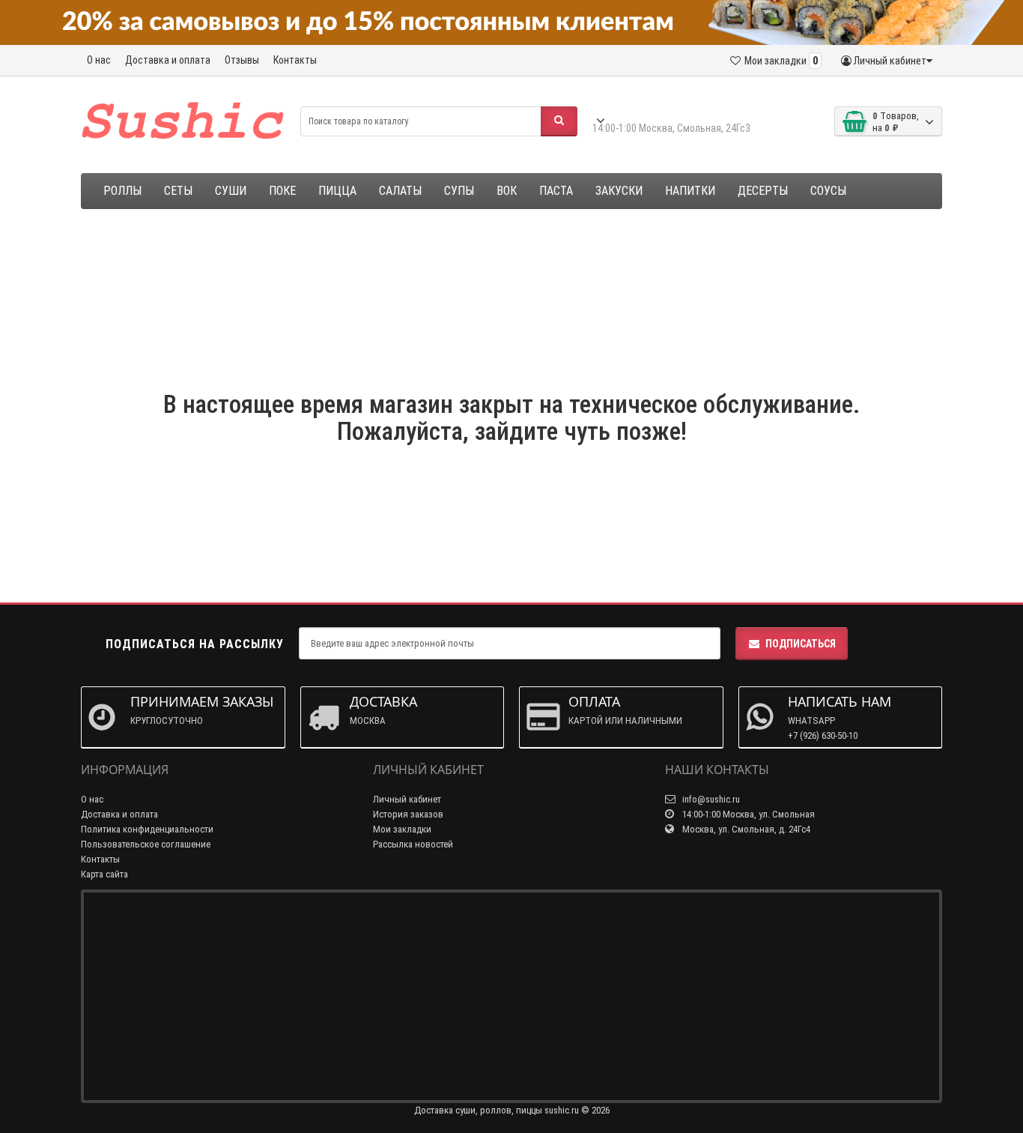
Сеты (178, 191)
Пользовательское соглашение (145, 844)
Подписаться (800, 644)
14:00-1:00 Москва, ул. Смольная (747, 814)
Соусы (828, 191)
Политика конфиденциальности (147, 829)
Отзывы (242, 60)
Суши (230, 191)
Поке (282, 191)
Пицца (337, 191)
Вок (507, 191)
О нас (99, 60)
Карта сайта (104, 874)
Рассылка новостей (413, 844)
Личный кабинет (407, 799)
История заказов (408, 814)
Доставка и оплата (167, 60)
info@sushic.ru (710, 799)
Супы (459, 191)
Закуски (619, 191)
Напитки (690, 191)
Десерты (763, 191)
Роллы (122, 191)
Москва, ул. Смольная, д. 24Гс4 (745, 829)
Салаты (400, 191)
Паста (556, 191)
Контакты (295, 60)
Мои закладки (402, 829)
